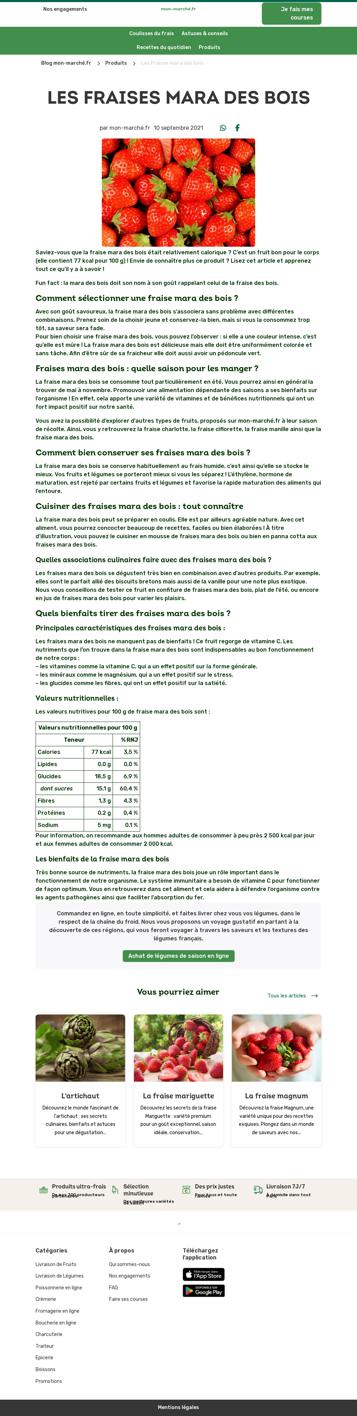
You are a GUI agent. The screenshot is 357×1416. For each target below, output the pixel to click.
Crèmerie (46, 1299)
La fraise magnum (276, 1096)
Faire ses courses (128, 1299)
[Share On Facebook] (238, 128)
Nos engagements (65, 9)
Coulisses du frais (151, 34)
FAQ (113, 1288)
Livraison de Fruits (56, 1264)
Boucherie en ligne (56, 1323)
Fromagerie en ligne (57, 1311)
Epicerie (44, 1358)
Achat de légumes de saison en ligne (178, 956)
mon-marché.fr (129, 128)
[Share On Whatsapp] (223, 128)
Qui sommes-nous (129, 1264)
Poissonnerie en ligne (59, 1288)
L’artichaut (80, 1096)
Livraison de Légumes (60, 1276)
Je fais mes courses (297, 13)
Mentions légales (178, 1407)
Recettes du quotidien (164, 47)
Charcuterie (49, 1334)
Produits (209, 47)
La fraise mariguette (178, 1096)
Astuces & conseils (205, 34)
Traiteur (45, 1346)
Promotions (49, 1381)
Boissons (45, 1370)
